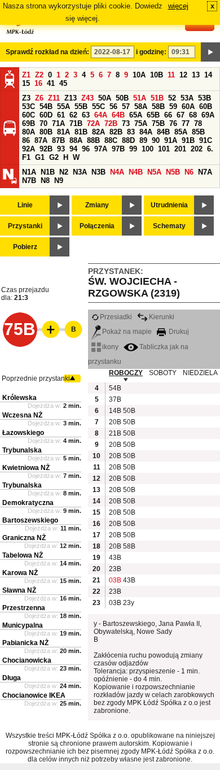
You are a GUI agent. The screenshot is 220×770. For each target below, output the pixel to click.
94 (73, 149)
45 (63, 83)
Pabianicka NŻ (25, 643)
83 (131, 132)
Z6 (39, 98)
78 (198, 123)
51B (157, 98)
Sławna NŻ (19, 590)
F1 (26, 157)
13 (196, 75)
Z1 (26, 75)
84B (163, 132)
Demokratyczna (28, 503)
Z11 (54, 98)
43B (114, 558)
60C (28, 115)
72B (110, 123)
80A (28, 132)
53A (187, 98)
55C (98, 106)
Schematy (169, 226)
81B (80, 132)
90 (156, 140)
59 (173, 106)
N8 (45, 180)
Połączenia (97, 226)
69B (28, 123)
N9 (58, 180)
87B (58, 140)
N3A (80, 172)
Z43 (87, 98)
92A (28, 149)
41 (51, 83)
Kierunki (161, 317)
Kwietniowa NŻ (26, 468)
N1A (29, 172)
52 (172, 98)
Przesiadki (116, 317)
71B (75, 123)
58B (158, 106)
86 (26, 140)
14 (208, 75)
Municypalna (22, 625)
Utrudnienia (169, 205)
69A (207, 115)
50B (122, 98)
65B (153, 115)
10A (139, 75)
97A (100, 149)
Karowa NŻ (20, 573)
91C (205, 140)
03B (114, 580)
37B (114, 399)
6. (210, 149)
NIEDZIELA (200, 373)
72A (93, 123)
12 (183, 75)
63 (86, 115)
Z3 (26, 98)
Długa (11, 678)
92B (45, 149)
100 (147, 149)
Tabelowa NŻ (22, 555)
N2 (63, 172)
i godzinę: (151, 52)
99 (133, 149)
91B (188, 140)
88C (110, 140)
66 (168, 115)
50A (104, 98)
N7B (29, 180)
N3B (98, 172)
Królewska (19, 398)
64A (100, 115)
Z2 (39, 75)
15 (26, 83)
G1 (40, 157)
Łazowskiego (23, 433)
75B (158, 123)
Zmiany (97, 205)
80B (45, 132)
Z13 (70, 98)
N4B (136, 172)
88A (75, 140)
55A (63, 106)
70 (43, 123)
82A (98, 132)
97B (118, 149)
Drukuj (178, 332)
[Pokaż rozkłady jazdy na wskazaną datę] (210, 52)
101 (164, 149)
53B (204, 98)
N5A (154, 172)
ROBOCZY (126, 373)
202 (197, 149)
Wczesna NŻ (22, 415)
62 (73, 115)
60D (45, 115)
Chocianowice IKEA (33, 695)
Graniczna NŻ (24, 538)
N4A (117, 172)
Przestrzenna (23, 608)
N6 (188, 172)
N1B (48, 172)
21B (114, 433)
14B (114, 411)
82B (115, 132)
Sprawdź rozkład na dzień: (47, 52)
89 (143, 140)
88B (93, 140)
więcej (178, 6)
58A (140, 106)
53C (28, 106)
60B (205, 106)
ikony (110, 347)
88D (128, 140)
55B (80, 106)
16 (38, 83)
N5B (173, 172)
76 (173, 123)
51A (139, 98)
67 (180, 115)
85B (198, 132)
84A (145, 132)
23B (114, 569)
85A (180, 132)
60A (188, 106)
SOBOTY (163, 373)
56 (113, 106)
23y (128, 603)
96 (86, 149)
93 (61, 149)
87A (40, 140)
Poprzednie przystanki (36, 378)
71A (58, 123)
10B (156, 75)
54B (45, 106)
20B (114, 422)
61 (61, 115)
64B (118, 115)
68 (193, 115)
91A (170, 140)
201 (180, 149)
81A (63, 132)
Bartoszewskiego (30, 520)
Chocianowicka (26, 660)
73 (126, 123)
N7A (205, 172)
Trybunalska (22, 450)
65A (135, 115)
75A (140, 123)
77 (186, 123)
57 (126, 106)
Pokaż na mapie (127, 332)
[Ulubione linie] (47, 329)
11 (171, 75)
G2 (54, 157)
